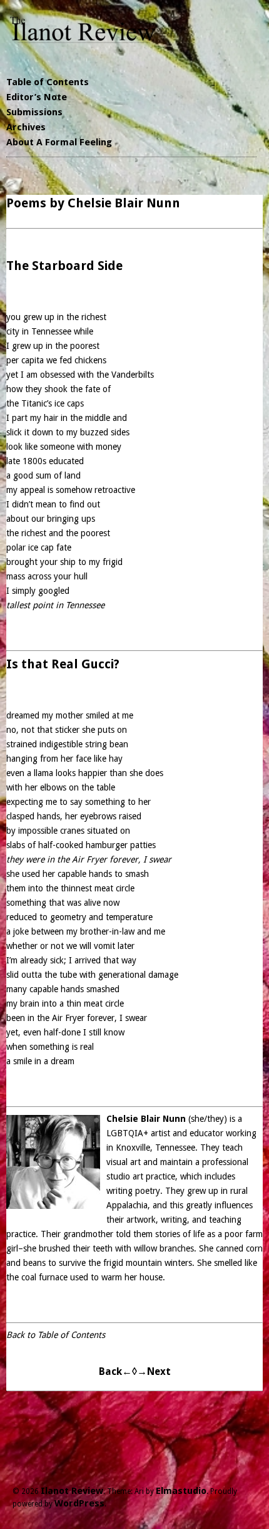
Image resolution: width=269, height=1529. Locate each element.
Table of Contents (47, 82)
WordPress (79, 1503)
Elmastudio (181, 1490)
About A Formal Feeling (59, 142)
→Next (154, 1371)
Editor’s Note (36, 97)
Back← (115, 1371)
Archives (26, 127)
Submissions (34, 112)
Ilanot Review (72, 1490)
